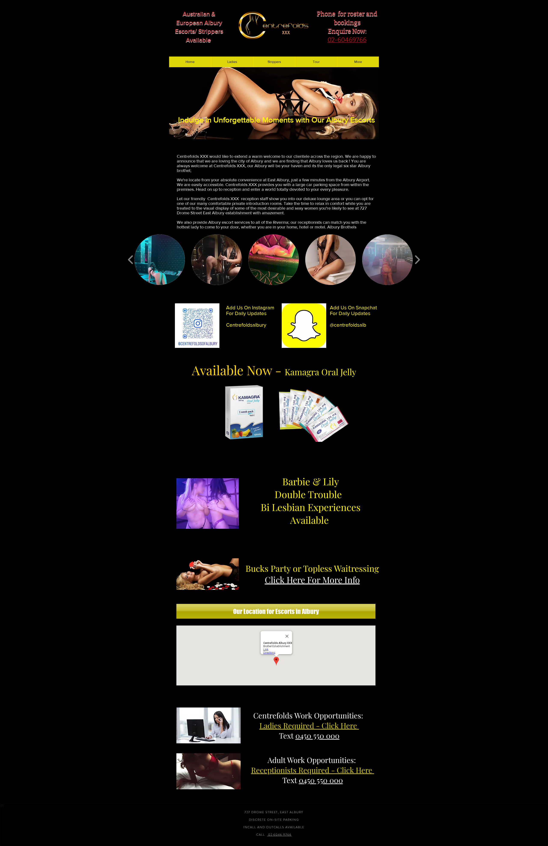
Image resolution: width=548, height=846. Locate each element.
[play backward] (131, 260)
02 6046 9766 (279, 835)
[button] (274, 103)
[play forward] (417, 260)
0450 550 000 (317, 735)
